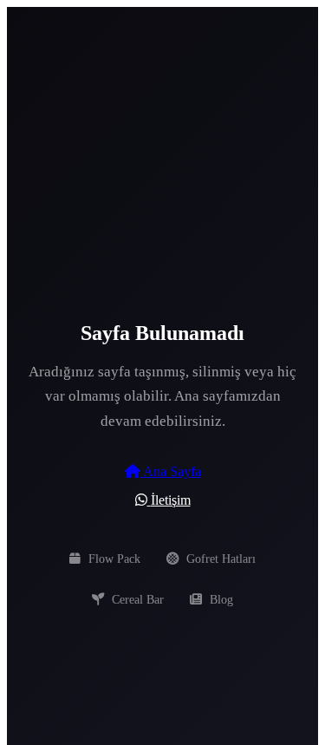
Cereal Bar (136, 599)
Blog (219, 599)
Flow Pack (112, 558)
